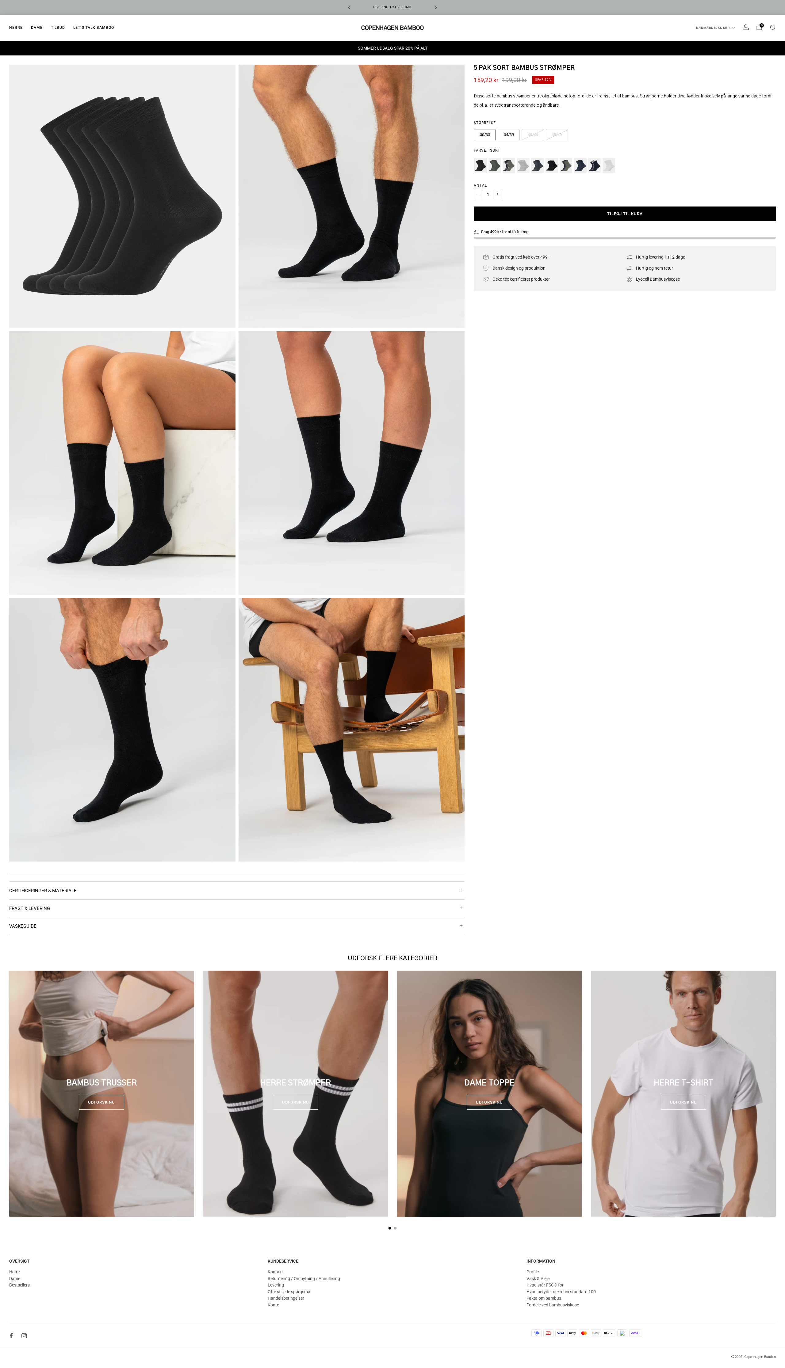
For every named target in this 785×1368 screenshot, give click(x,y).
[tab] (390, 1228)
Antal (480, 185)
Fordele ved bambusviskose (553, 1304)
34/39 (509, 134)
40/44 (533, 134)
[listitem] (392, 7)
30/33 (485, 134)
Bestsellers (19, 1285)
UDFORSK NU (101, 1102)
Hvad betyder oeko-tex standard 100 (561, 1291)
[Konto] (746, 27)
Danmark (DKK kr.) (713, 27)
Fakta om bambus (544, 1298)
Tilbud (58, 27)
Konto (273, 1304)
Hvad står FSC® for (545, 1285)
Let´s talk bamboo (93, 27)
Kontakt (275, 1271)
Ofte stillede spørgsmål (289, 1291)
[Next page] (775, 1093)
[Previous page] (9, 1093)
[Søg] (773, 27)
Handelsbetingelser (286, 1298)
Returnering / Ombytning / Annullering (304, 1278)
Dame (37, 27)
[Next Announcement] (436, 7)
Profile (533, 1271)
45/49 (557, 134)
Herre (16, 27)
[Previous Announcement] (349, 7)
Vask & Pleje (538, 1278)
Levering (276, 1285)
